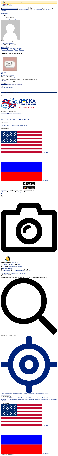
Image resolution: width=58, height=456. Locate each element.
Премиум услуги (15, 125)
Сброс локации (4, 401)
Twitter (16, 50)
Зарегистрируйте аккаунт (15, 266)
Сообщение (48, 9)
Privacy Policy (23, 125)
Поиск (18, 264)
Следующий (12, 19)
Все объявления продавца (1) (14, 48)
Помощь (30, 270)
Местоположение (37, 9)
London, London (9, 397)
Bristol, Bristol (49, 397)
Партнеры (3, 125)
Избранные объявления (8, 268)
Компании (3, 13)
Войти (4, 266)
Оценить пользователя (8, 43)
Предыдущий (4, 19)
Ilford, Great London (31, 399)
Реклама (8, 125)
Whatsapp (4, 50)
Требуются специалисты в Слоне (9, 77)
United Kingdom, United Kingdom (30, 397)
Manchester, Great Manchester (12, 399)
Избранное (9, 113)
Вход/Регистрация (23, 9)
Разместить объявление (8, 9)
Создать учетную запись (25, 92)
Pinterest (22, 50)
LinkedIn (27, 119)
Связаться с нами (5, 190)
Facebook (10, 50)
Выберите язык (6, 270)
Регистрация (14, 262)
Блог (7, 13)
